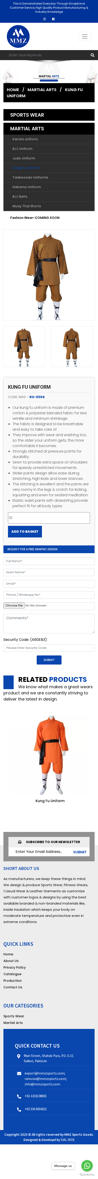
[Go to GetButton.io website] (87, 1174)
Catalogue (12, 974)
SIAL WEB (68, 1140)
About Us (11, 961)
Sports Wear (27, 115)
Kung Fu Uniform (26, 168)
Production (12, 980)
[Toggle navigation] (84, 36)
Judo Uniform (24, 158)
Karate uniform (25, 139)
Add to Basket (25, 531)
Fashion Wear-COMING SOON (34, 217)
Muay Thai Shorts (27, 206)
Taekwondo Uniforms (30, 177)
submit (80, 852)
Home (13, 89)
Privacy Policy (14, 967)
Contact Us (12, 987)
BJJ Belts (20, 196)
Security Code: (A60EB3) (25, 639)
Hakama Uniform (27, 187)
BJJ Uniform (22, 148)
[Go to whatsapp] (87, 1165)
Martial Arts (27, 128)
